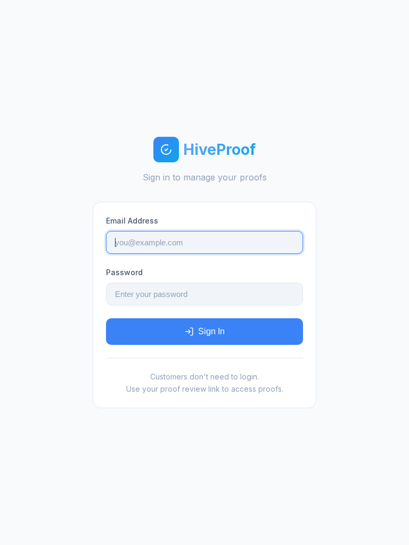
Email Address (132, 220)
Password (124, 272)
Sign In (211, 331)
